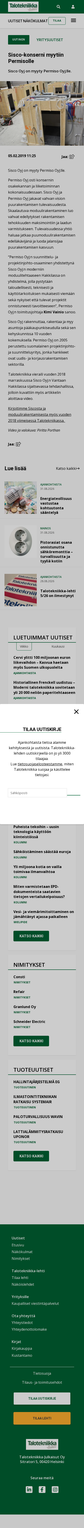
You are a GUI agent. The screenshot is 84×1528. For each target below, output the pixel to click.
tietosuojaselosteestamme (40, 764)
